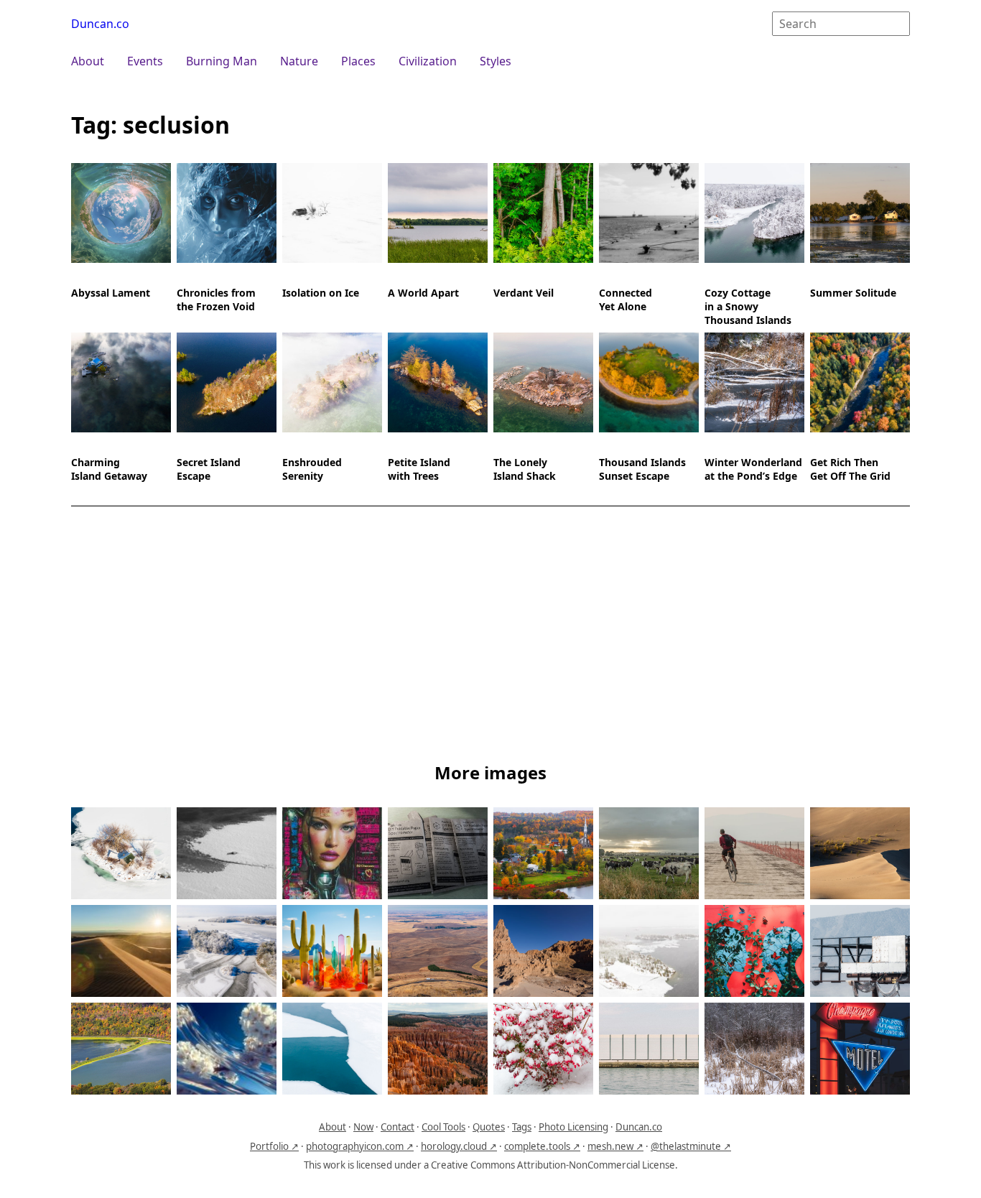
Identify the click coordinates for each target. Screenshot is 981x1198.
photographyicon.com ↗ (360, 1146)
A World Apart (423, 293)
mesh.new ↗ (615, 1146)
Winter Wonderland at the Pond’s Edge (753, 469)
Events (145, 61)
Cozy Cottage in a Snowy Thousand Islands (748, 306)
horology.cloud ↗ (459, 1146)
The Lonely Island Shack (524, 469)
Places (358, 61)
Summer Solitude (853, 293)
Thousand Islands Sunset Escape (642, 469)
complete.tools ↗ (542, 1146)
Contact (397, 1126)
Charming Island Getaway (109, 469)
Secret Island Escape (209, 469)
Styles (495, 61)
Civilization (428, 61)
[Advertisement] (490, 637)
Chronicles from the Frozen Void (216, 299)
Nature (299, 61)
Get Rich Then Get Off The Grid (850, 469)
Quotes (489, 1126)
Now (363, 1126)
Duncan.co (100, 24)
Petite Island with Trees (419, 469)
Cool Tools (443, 1126)
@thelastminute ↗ (691, 1146)
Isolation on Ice (320, 293)
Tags (521, 1126)
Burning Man (221, 61)
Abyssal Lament (110, 293)
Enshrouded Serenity (312, 469)
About (87, 61)
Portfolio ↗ (274, 1146)
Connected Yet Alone (625, 299)
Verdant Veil (523, 293)
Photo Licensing (573, 1126)
